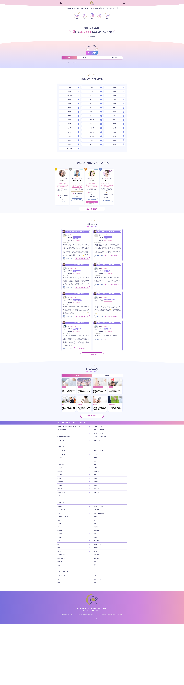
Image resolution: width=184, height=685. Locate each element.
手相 (95, 475)
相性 (58, 544)
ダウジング (97, 457)
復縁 (62, 187)
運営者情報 (97, 440)
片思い (92, 187)
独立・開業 (96, 541)
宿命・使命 (59, 530)
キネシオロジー (98, 454)
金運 (95, 561)
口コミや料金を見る (62, 202)
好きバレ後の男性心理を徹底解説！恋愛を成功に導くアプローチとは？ (115, 391)
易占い (95, 478)
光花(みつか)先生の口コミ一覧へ (81, 258)
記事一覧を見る (92, 416)
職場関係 (96, 551)
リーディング (60, 464)
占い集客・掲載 (119, 614)
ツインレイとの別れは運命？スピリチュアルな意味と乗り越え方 (115, 408)
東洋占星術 (60, 482)
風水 (58, 495)
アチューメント (61, 450)
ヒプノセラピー (98, 461)
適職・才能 (59, 561)
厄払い (59, 527)
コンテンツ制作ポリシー (100, 429)
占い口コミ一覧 (98, 426)
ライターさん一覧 (98, 433)
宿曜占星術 (97, 471)
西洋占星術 (97, 489)
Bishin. (107, 181)
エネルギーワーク (98, 450)
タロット (59, 457)
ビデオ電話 (115, 58)
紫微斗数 (59, 489)
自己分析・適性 (61, 554)
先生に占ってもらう (92, 202)
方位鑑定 (96, 537)
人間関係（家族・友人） (75, 188)
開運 (58, 565)
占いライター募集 (111, 614)
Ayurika (92, 181)
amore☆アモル (62, 181)
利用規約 (104, 614)
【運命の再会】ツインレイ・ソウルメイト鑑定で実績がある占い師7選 (84, 391)
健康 (105, 185)
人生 (95, 575)
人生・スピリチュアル (60, 184)
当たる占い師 (80, 387)
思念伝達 (59, 475)
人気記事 (77, 375)
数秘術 (59, 478)
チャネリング (60, 461)
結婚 (58, 548)
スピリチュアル (96, 387)
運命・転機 (96, 558)
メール (84, 58)
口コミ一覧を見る (92, 354)
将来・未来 (96, 530)
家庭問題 (61, 186)
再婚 (95, 520)
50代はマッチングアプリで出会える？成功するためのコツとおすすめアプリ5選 (84, 408)
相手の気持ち (97, 544)
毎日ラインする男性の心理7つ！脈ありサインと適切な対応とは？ (68, 391)
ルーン (95, 464)
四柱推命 (96, 468)
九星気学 (59, 468)
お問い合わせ (71, 614)
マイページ (60, 433)
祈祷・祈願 (59, 485)
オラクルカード (61, 454)
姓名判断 (59, 471)
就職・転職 (65, 186)
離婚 (95, 565)
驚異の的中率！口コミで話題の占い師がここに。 (68, 426)
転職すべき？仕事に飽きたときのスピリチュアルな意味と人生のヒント (68, 408)
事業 (64, 183)
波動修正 (96, 482)
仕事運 (66, 184)
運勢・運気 (96, 554)
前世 (107, 185)
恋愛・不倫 (64, 387)
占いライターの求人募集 (100, 436)
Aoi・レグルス (77, 181)
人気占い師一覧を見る (92, 209)
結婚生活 (96, 548)
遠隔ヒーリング (61, 492)
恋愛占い (94, 186)
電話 (69, 58)
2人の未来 (73, 183)
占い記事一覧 (60, 440)
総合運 (59, 551)
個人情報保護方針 (61, 429)
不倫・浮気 (61, 183)
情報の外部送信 (86, 614)
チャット (99, 58)
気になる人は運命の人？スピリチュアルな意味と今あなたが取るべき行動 (99, 391)
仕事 (63, 404)
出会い (58, 186)
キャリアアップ (74, 185)
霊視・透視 (96, 492)
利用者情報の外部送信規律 (63, 436)
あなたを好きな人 (79, 183)
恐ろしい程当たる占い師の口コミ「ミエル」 (92, 608)
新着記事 (107, 375)
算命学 (95, 485)
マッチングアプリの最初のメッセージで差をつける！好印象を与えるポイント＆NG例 (99, 408)
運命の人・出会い (61, 558)
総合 (95, 582)
